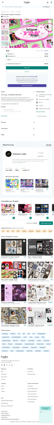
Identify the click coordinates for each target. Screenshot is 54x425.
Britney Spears (19, 344)
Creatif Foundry (5, 326)
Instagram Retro (41, 333)
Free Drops (30, 371)
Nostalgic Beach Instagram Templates (10, 256)
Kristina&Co (4, 281)
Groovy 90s (46, 340)
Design (12, 11)
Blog (2, 371)
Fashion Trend (40, 344)
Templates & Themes (5, 11)
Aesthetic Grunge (6, 340)
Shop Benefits (4, 403)
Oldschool (46, 350)
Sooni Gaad (22, 215)
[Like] (50, 25)
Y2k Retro (13, 333)
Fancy (25, 337)
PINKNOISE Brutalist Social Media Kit (27, 214)
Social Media (18, 11)
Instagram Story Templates (41, 214)
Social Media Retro (16, 337)
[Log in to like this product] (16, 181)
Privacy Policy (4, 411)
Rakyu (30, 258)
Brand (2, 388)
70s (19, 333)
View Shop (48, 144)
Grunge (37, 337)
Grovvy (38, 340)
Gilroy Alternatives (32, 399)
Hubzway (38, 215)
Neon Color (4, 350)
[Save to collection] (50, 29)
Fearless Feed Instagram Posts (8, 214)
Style (43, 337)
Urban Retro (25, 347)
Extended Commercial (13, 63)
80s (24, 333)
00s (33, 333)
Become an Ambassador (7, 406)
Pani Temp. (4, 258)
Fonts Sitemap (31, 401)
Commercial (11, 56)
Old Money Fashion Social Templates (37, 279)
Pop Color (15, 340)
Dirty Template (16, 347)
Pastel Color (29, 350)
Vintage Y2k (33, 347)
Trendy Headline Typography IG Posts (10, 325)
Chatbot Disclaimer (5, 415)
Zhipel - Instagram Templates (35, 256)
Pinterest (10, 344)
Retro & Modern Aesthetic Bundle (9, 279)
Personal (10, 54)
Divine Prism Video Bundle (7, 302)
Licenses (3, 379)
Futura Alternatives (32, 391)
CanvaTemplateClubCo (34, 281)
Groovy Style (31, 340)
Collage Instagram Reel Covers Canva (37, 302)
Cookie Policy (4, 417)
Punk (31, 337)
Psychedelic (38, 350)
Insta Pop (23, 340)
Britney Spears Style (29, 344)
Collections (4, 374)
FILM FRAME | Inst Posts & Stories (36, 325)
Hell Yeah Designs (6, 215)
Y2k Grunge (4, 333)
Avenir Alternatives (32, 394)
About (2, 386)
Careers (3, 391)
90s (29, 333)
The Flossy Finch (6, 303)
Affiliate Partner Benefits (7, 400)
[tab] (5, 21)
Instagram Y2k (5, 337)
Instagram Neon (19, 350)
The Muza (31, 326)
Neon (12, 350)
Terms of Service (5, 413)
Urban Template (5, 347)
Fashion (48, 344)
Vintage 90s (42, 347)
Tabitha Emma (32, 303)
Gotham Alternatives (33, 388)
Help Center (4, 376)
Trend (3, 344)
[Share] (50, 21)
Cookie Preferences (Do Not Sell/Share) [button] (10, 419)
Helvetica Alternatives (33, 396)
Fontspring (30, 386)
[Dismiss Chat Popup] (52, 405)
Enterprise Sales (31, 374)
